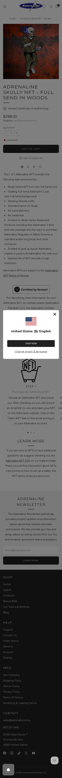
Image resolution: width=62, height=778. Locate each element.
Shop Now (31, 343)
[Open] (8, 769)
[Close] (55, 314)
